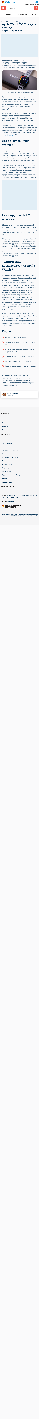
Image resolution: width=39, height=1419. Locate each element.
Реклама (5, 426)
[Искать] (36, 8)
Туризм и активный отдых (12, 475)
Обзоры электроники (23, 22)
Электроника (11, 22)
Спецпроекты (7, 482)
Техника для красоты (10, 450)
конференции (9, 135)
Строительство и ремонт (11, 457)
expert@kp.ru (11, 501)
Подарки (5, 461)
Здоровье (5, 468)
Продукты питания (9, 464)
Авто (34, 14)
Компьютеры (23, 14)
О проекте (5, 423)
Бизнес (4, 478)
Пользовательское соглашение (13, 430)
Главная (3, 22)
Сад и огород (6, 471)
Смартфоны (9, 14)
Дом (3, 454)
